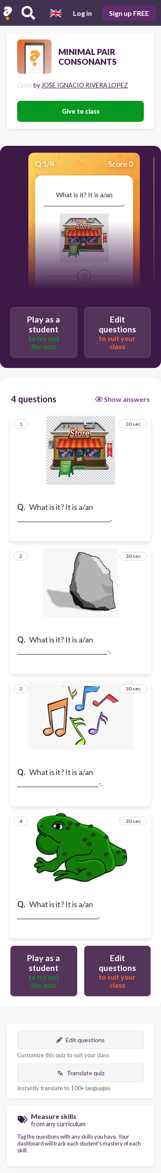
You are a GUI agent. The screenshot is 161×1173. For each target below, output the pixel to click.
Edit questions (85, 1039)
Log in (82, 13)
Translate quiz (85, 1073)
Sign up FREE (129, 13)
